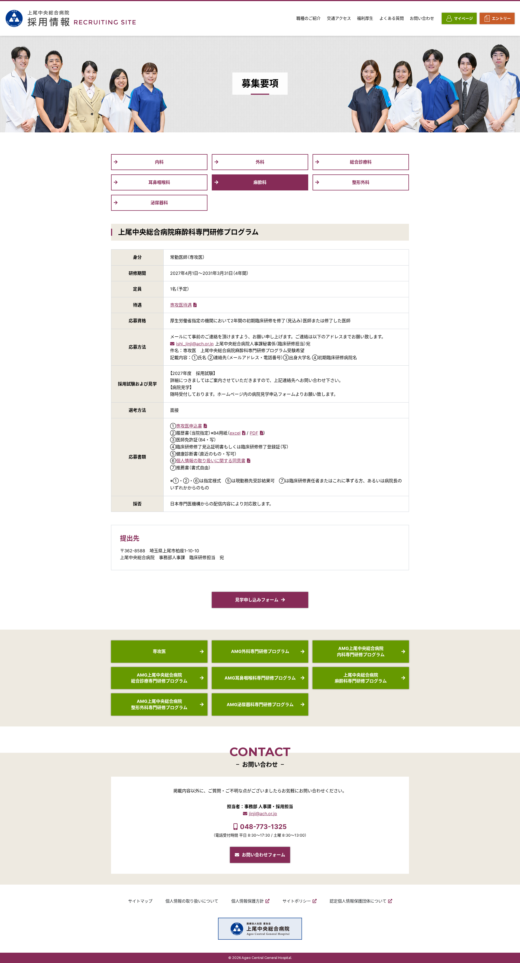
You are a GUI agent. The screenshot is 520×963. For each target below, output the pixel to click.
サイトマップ (140, 901)
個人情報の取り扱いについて (191, 901)
